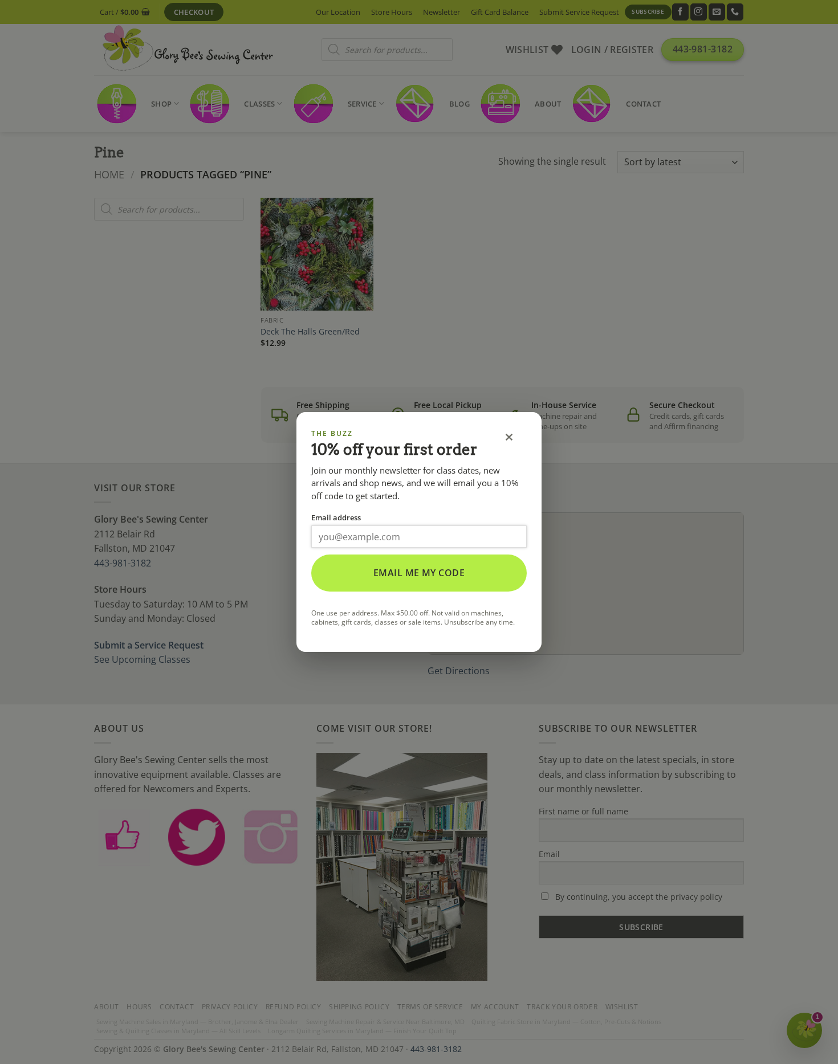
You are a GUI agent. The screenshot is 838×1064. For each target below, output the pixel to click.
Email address (336, 517)
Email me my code (419, 572)
